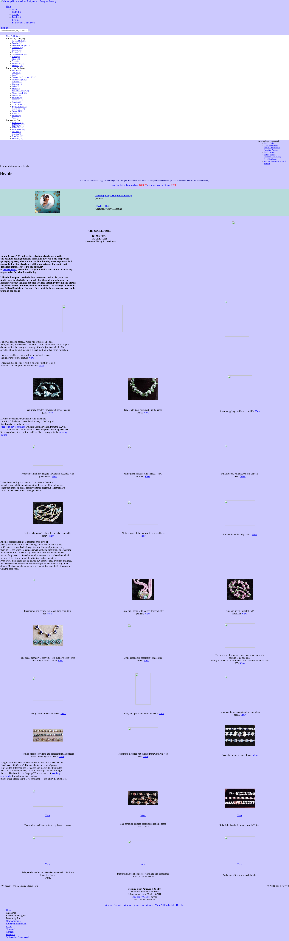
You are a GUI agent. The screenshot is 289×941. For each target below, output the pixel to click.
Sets (15, 61)
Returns (15, 20)
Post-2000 (17, 136)
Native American (19, 54)
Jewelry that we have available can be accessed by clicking (144, 185)
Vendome (16, 116)
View (31, 357)
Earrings (17, 50)
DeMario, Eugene (19, 79)
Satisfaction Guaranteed (23, 22)
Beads (26, 166)
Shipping (16, 12)
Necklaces (17, 48)
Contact (15, 14)
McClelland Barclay (20, 91)
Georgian (16, 134)
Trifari (16, 113)
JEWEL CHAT (102, 206)
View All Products (113, 905)
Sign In (4, 27)
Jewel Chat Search (270, 159)
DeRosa (17, 82)
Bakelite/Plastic (19, 41)
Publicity (267, 164)
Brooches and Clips (21, 45)
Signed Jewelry (19, 107)
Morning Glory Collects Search (275, 161)
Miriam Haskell (19, 93)
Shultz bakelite (19, 104)
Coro (15, 75)
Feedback (16, 17)
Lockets (16, 52)
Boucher (16, 70)
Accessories (18, 63)
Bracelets (17, 43)
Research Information (10, 166)
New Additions (13, 36)
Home (9, 910)
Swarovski (17, 111)
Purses (16, 57)
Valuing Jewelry (269, 155)
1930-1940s (18, 125)
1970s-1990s (18, 129)
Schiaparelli (17, 100)
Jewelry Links (269, 143)
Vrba (15, 118)
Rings (16, 59)
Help (8, 6)
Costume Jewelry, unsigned (24, 77)
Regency (16, 95)
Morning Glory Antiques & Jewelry (113, 195)
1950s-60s (18, 127)
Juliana (16, 88)
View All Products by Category (138, 905)
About (15, 9)
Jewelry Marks (269, 152)
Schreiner (16, 102)
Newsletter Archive (271, 150)
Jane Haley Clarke (141, 897)
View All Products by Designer (170, 905)
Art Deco (16, 132)
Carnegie (16, 73)
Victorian (17, 66)
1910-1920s (18, 123)
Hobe (15, 86)
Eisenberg (17, 84)
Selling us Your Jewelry (272, 157)
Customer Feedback (271, 145)
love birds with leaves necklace (15, 425)
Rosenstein (17, 98)
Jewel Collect (9, 269)
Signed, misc (18, 109)
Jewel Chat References (272, 148)
